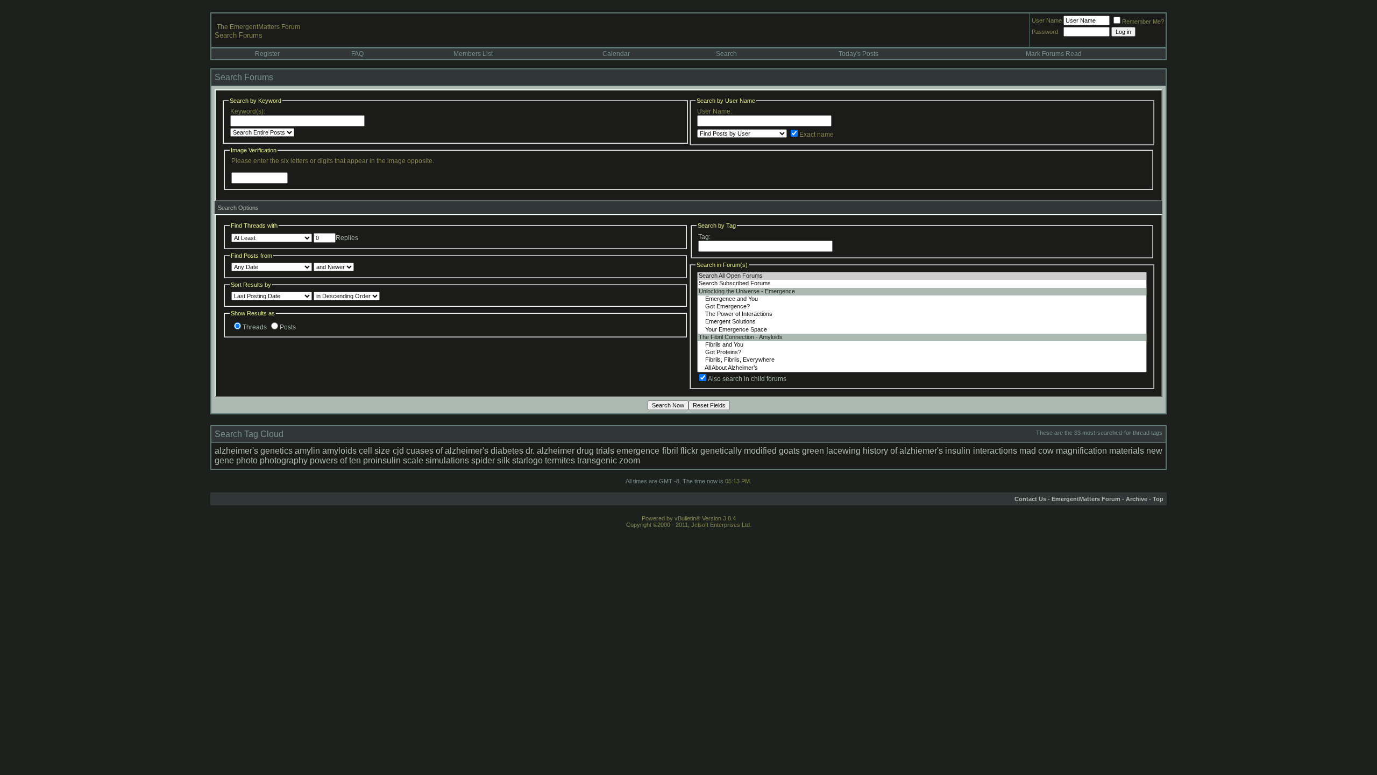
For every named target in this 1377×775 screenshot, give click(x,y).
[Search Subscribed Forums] (922, 283)
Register (267, 54)
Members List (473, 54)
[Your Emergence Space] (922, 330)
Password (1045, 32)
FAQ (357, 54)
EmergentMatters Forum (1086, 499)
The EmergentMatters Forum (258, 27)
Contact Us (1030, 499)
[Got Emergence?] (922, 307)
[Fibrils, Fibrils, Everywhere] (922, 360)
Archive (1136, 499)
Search (726, 54)
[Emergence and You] (922, 299)
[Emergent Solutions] (922, 322)
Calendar (616, 54)
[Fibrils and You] (922, 345)
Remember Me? (1143, 21)
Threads (255, 327)
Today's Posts (858, 54)
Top (1158, 499)
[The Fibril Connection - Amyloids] (922, 337)
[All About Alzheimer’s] (922, 368)
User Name (1047, 20)
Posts (288, 327)
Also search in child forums (747, 379)
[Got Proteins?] (922, 352)
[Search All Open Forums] (922, 276)
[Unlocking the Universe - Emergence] (922, 291)
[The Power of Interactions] (922, 314)
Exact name (816, 134)
